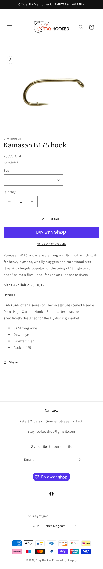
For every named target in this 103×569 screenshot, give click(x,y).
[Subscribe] (79, 459)
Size (6, 170)
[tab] (51, 295)
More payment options (51, 243)
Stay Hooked (44, 560)
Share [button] (13, 362)
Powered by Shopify (64, 560)
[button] (9, 27)
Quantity (10, 192)
